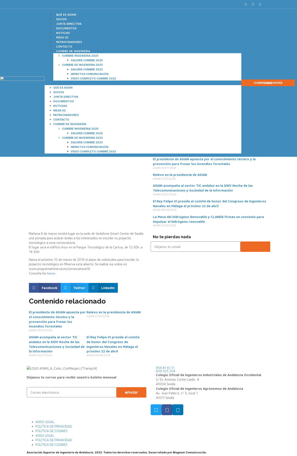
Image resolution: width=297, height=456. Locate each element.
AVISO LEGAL (44, 422)
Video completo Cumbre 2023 (93, 78)
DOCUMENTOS (66, 28)
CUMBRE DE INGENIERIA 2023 (82, 64)
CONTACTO (64, 46)
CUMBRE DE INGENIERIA (73, 51)
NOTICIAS (63, 33)
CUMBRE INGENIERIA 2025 (80, 55)
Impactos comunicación (89, 74)
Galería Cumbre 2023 (87, 69)
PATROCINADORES (69, 42)
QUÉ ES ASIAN (66, 14)
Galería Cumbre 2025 (87, 60)
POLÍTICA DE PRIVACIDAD (53, 426)
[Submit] (255, 246)
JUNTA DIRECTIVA (69, 23)
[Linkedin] (260, 4)
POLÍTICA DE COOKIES (51, 431)
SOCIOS (61, 19)
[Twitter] (253, 4)
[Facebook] (246, 4)
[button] (268, 4)
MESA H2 (62, 37)
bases (51, 273)
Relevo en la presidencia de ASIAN (114, 312)
